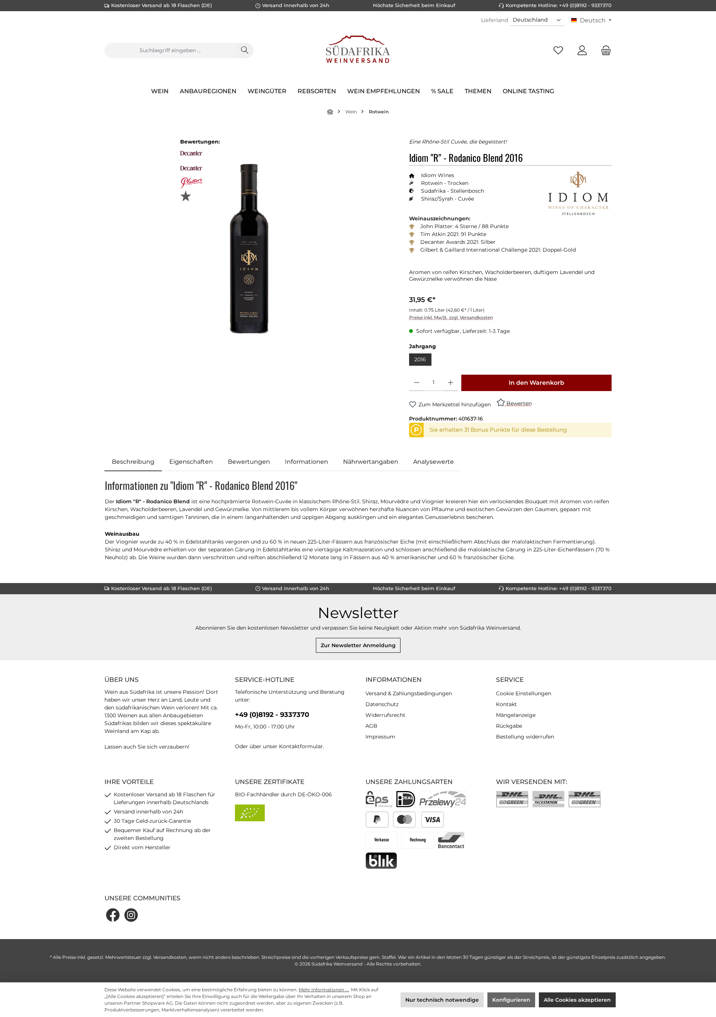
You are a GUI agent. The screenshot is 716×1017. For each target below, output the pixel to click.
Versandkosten (169, 957)
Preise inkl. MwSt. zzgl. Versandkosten (451, 317)
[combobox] (170, 50)
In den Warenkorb (536, 382)
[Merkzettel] (558, 50)
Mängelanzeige (516, 715)
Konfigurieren (511, 999)
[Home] (330, 111)
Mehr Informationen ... (324, 989)
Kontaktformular (301, 746)
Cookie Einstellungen (523, 693)
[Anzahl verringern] (416, 383)
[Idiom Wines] (578, 193)
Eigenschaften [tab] (191, 461)
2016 (420, 359)
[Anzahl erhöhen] (450, 383)
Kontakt (506, 704)
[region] (249, 249)
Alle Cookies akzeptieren (577, 999)
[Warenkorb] (604, 50)
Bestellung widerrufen (525, 736)
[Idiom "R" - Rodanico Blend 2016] (249, 248)
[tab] (133, 462)
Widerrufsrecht (385, 715)
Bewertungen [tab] (249, 461)
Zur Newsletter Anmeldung (358, 645)
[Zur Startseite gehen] (358, 50)
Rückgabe (509, 725)
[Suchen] (245, 50)
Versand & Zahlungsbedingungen (408, 693)
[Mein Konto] (582, 50)
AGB (371, 725)
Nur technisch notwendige (442, 999)
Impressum (380, 736)
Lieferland (494, 20)
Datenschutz (382, 704)
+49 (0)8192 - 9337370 (272, 715)
